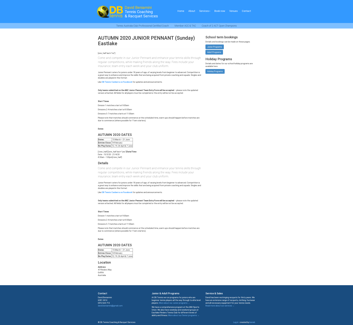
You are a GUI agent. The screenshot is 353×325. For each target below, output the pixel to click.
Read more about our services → (219, 306)
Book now (219, 11)
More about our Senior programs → (183, 315)
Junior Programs (214, 47)
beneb (252, 322)
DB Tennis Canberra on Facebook (117, 82)
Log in (235, 322)
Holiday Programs (215, 71)
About (191, 11)
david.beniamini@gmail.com (110, 306)
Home (180, 11)
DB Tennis (109, 12)
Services (204, 11)
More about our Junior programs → (174, 303)
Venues (233, 11)
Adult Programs (214, 52)
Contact (246, 11)
